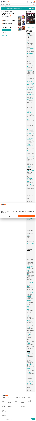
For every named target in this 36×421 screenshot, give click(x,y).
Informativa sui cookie (4, 415)
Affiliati (22, 400)
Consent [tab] (6, 206)
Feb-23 (11, 6)
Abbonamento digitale (4, 6)
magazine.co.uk (30, 401)
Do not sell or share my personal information (9, 216)
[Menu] (1, 1)
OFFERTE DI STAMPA (12, 40)
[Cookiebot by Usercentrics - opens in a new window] (31, 204)
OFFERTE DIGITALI (19, 40)
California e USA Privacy (4, 412)
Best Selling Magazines (3, 402)
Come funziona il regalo (10, 404)
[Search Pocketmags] (1, 4)
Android (16, 400)
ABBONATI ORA (6, 30)
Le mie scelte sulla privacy (4, 417)
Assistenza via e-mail (11, 400)
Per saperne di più (4, 35)
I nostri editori (3, 406)
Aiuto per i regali (10, 406)
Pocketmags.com (30, 400)
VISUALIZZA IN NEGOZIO (30, 27)
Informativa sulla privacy (4, 410)
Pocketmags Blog (4, 405)
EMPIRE (13, 6)
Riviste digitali (16, 404)
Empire (8, 6)
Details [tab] (18, 206)
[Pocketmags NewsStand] (6, 2)
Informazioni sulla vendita (23, 404)
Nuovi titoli (3, 400)
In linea (16, 401)
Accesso (22, 407)
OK (26, 216)
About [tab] (30, 206)
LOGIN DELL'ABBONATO (5, 40)
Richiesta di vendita (23, 406)
